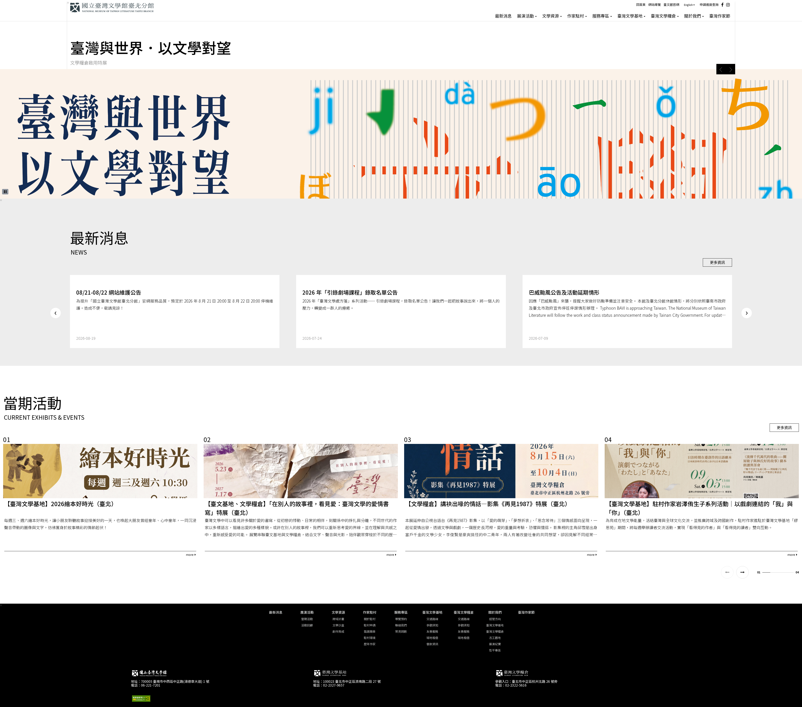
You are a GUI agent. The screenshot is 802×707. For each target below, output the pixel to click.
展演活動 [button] (526, 16)
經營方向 (495, 619)
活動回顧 (307, 625)
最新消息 (503, 16)
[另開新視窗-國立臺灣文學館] (149, 674)
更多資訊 (717, 262)
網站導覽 (654, 4)
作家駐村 (369, 612)
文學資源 (338, 612)
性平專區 (495, 650)
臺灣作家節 (719, 16)
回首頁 (641, 4)
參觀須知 (432, 625)
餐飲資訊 (432, 644)
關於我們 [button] (693, 16)
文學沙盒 (338, 625)
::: (68, 2)
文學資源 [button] (551, 16)
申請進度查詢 (709, 4)
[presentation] (55, 313)
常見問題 (401, 631)
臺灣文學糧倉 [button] (664, 16)
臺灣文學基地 (432, 612)
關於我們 (495, 612)
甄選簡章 (370, 631)
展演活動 (307, 612)
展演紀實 (495, 644)
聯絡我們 (401, 625)
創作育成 (338, 631)
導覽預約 (401, 619)
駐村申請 (370, 625)
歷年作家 (370, 644)
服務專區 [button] (601, 16)
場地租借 (432, 638)
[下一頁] (742, 572)
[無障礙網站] (141, 698)
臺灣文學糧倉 (464, 612)
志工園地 (495, 638)
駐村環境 (370, 638)
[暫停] (5, 191)
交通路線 (432, 619)
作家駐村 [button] (576, 16)
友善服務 (432, 631)
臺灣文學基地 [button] (630, 16)
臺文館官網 (671, 4)
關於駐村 (370, 619)
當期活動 (307, 619)
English (688, 5)
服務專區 (401, 612)
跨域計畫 (338, 619)
